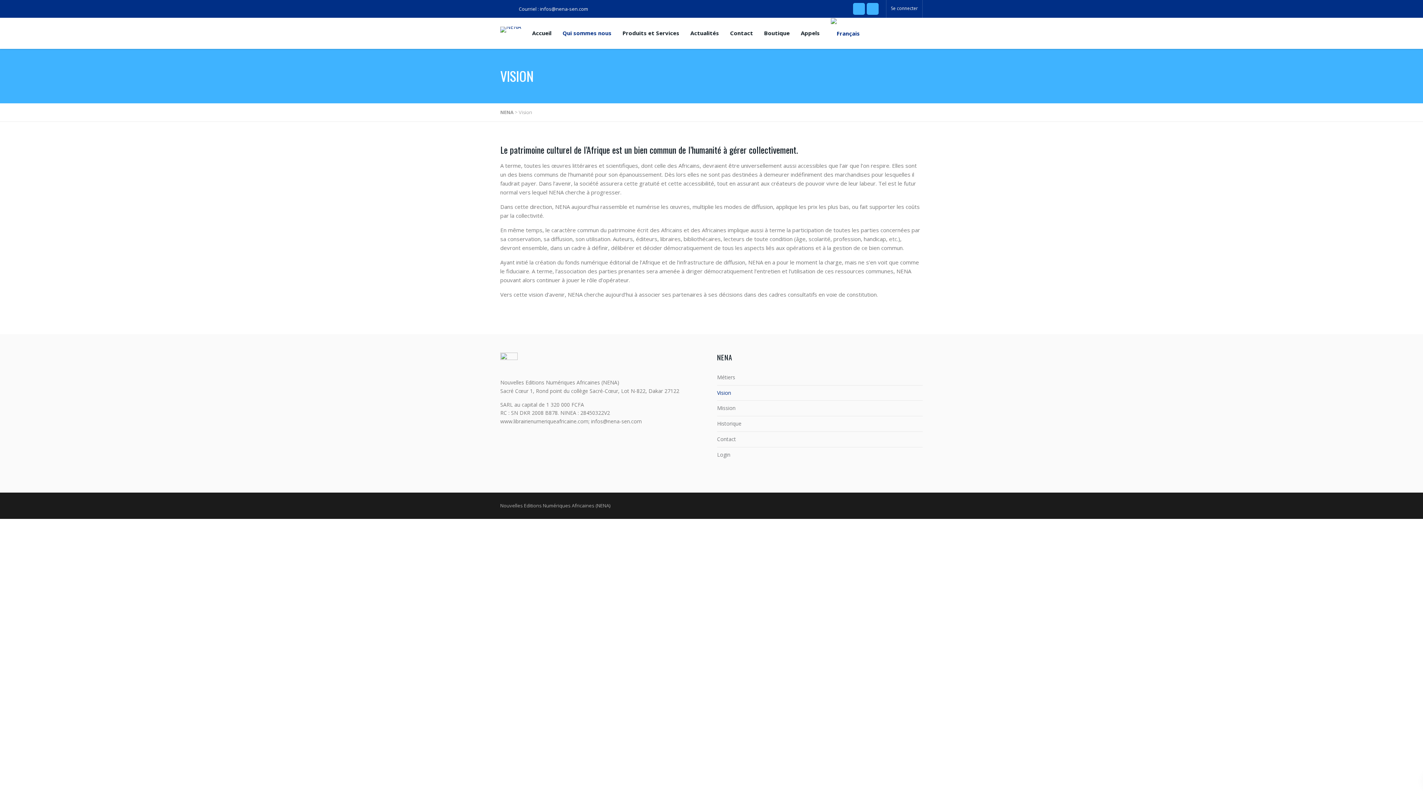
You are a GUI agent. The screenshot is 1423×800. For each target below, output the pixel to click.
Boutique (777, 33)
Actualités (704, 33)
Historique (729, 423)
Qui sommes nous (587, 33)
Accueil (541, 33)
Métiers (726, 377)
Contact (741, 33)
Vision (724, 392)
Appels (810, 33)
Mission (726, 407)
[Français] (845, 33)
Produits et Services (651, 33)
